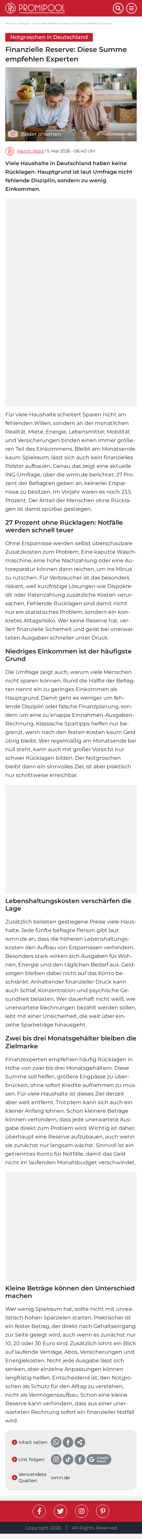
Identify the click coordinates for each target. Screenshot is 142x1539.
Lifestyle (23, 23)
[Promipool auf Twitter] (60, 1511)
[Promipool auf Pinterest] (102, 1511)
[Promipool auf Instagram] (81, 1511)
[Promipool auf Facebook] (39, 1511)
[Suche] (118, 8)
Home (10, 23)
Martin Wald (30, 151)
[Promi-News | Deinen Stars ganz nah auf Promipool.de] (59, 8)
